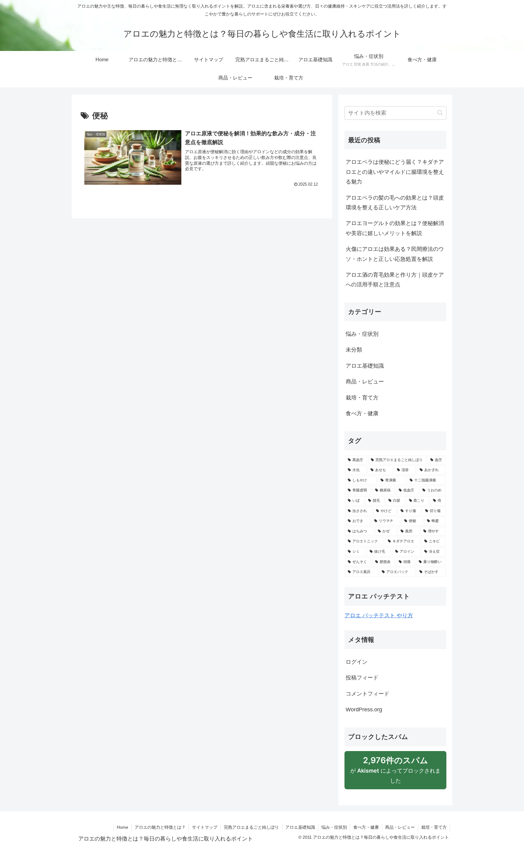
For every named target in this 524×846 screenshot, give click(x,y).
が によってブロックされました (395, 772)
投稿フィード (362, 678)
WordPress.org (364, 709)
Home (122, 827)
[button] (440, 112)
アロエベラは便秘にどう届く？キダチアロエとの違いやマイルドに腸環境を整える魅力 (395, 172)
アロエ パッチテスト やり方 (378, 615)
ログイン (357, 662)
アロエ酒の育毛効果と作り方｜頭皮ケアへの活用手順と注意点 (395, 280)
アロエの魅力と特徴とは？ (160, 827)
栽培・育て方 (434, 827)
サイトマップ (204, 827)
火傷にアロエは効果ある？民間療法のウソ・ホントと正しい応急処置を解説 (395, 254)
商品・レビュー (400, 827)
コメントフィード (367, 694)
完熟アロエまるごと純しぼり (251, 827)
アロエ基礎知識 (300, 827)
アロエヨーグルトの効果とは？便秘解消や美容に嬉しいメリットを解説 (395, 228)
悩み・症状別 (334, 827)
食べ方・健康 (366, 827)
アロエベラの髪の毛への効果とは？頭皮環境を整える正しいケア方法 (395, 203)
